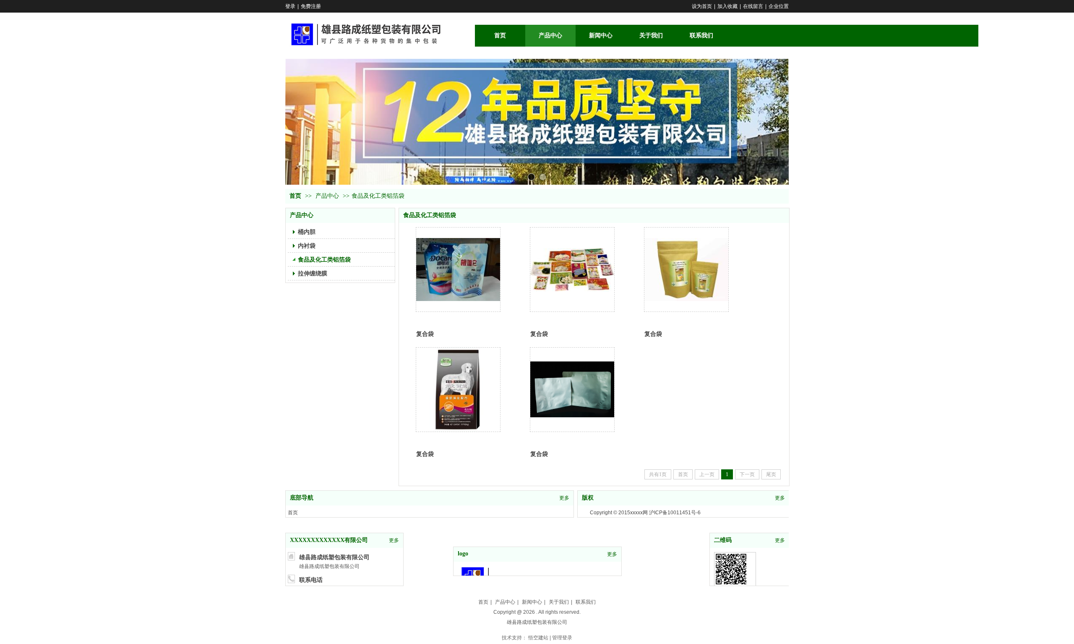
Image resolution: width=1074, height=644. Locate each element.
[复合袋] (458, 269)
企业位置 (779, 6)
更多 (564, 497)
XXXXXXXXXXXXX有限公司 (329, 540)
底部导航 (301, 498)
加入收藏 (727, 6)
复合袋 (425, 333)
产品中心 (327, 196)
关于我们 (559, 602)
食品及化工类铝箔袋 (378, 196)
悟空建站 (538, 638)
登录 (290, 6)
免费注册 (311, 6)
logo (463, 553)
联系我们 (586, 602)
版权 (588, 498)
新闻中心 (532, 602)
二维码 (723, 540)
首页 (295, 196)
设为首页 (702, 6)
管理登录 (562, 638)
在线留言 (753, 6)
